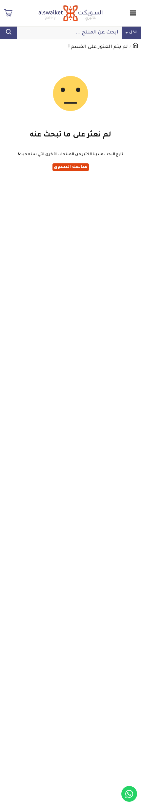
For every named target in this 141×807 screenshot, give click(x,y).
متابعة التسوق (71, 167)
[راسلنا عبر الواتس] (129, 794)
